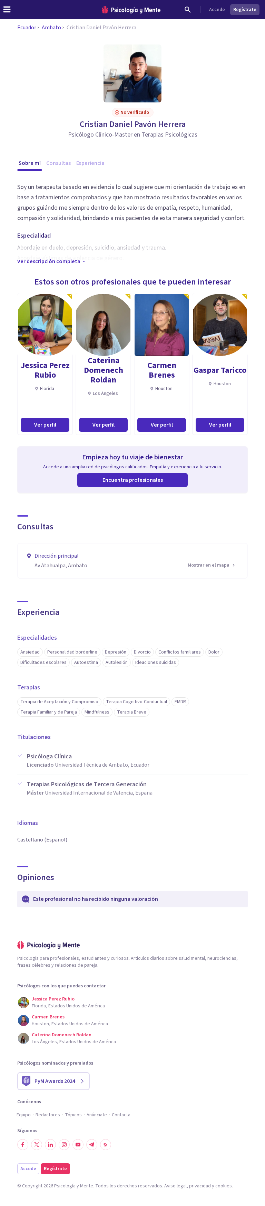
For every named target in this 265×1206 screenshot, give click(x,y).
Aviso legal (175, 1186)
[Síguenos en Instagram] (64, 1144)
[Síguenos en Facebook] (22, 1144)
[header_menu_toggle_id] (7, 10)
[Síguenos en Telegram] (91, 1144)
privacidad (200, 1186)
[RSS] (105, 1144)
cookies (223, 1186)
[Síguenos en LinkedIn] (50, 1144)
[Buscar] (188, 10)
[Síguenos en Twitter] (36, 1144)
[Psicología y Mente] (131, 9)
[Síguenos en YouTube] (78, 1144)
